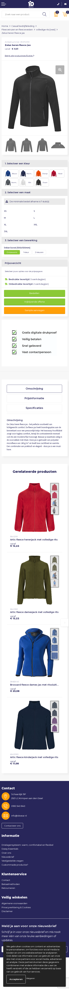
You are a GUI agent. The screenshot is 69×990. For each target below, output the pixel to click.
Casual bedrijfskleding (22, 26)
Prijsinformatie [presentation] (34, 398)
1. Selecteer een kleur (17, 163)
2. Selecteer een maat (17, 192)
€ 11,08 (14, 762)
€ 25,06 (14, 690)
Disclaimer (7, 911)
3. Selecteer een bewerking (21, 240)
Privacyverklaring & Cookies (16, 907)
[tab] (34, 389)
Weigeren (30, 978)
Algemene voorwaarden (14, 903)
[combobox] (20, 14)
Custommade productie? (15, 864)
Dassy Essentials (10, 848)
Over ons (6, 853)
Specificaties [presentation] (34, 408)
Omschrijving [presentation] (34, 388)
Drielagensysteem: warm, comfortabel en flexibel (27, 845)
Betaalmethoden (11, 884)
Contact (6, 880)
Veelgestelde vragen (12, 860)
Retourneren (8, 888)
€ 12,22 (14, 545)
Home (5, 26)
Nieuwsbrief (8, 857)
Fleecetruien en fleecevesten (17, 29)
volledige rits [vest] (45, 29)
